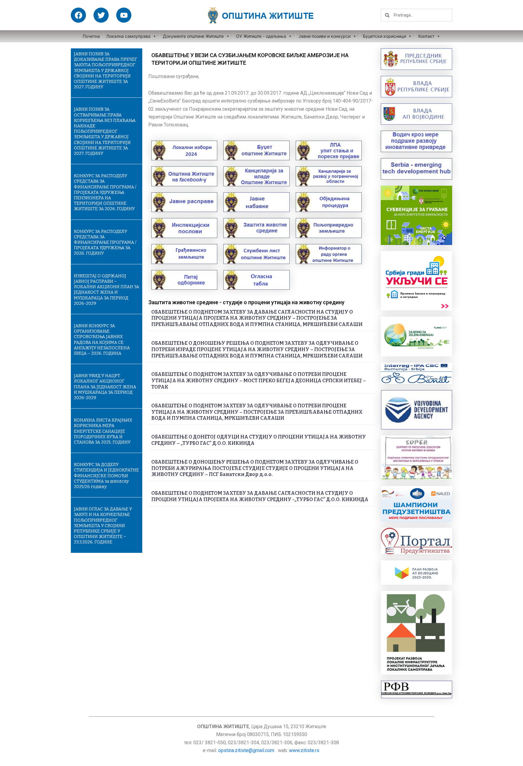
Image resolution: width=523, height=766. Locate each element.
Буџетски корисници (384, 36)
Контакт (426, 36)
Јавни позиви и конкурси (324, 36)
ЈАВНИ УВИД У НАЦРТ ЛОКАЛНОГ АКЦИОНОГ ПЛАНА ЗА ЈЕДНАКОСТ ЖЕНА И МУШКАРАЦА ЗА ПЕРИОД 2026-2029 (105, 386)
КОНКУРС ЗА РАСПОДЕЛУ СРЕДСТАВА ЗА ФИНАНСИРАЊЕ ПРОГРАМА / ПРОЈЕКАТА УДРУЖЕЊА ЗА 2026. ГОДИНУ (105, 242)
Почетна (91, 36)
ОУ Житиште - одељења (261, 36)
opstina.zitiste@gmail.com (246, 750)
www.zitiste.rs (305, 750)
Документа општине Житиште (193, 36)
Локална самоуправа (128, 36)
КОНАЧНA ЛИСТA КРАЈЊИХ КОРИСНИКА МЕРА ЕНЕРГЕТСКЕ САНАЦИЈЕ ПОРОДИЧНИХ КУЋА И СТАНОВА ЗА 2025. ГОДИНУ (103, 431)
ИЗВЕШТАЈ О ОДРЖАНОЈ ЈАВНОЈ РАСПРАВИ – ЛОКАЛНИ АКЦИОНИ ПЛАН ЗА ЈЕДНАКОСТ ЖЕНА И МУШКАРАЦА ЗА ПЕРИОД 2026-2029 (106, 289)
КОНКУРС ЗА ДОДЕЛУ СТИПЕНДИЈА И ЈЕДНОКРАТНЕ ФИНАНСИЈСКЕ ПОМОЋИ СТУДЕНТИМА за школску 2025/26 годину (106, 475)
